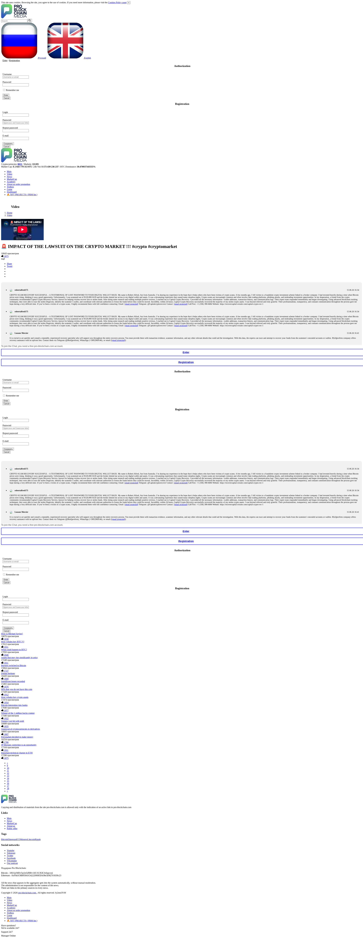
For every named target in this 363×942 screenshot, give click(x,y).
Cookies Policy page (117, 2)
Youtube (10, 850)
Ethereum (12, 839)
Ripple (38, 839)
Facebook (11, 858)
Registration (14, 60)
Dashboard (12, 192)
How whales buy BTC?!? (12, 641)
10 (8, 768)
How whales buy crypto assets (14, 697)
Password (7, 82)
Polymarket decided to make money (17, 737)
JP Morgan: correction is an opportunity (18, 745)
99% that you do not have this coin (16, 689)
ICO (18, 839)
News (9, 176)
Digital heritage (8, 673)
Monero (23, 839)
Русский (41, 58)
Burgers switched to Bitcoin (13, 665)
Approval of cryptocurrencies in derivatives (20, 729)
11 (8, 770)
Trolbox (10, 187)
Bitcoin (4, 839)
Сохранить (8, 144)
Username (7, 74)
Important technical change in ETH (17, 753)
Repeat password (10, 128)
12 (8, 773)
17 (8, 786)
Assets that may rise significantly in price (19, 657)
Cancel (6, 98)
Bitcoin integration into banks (14, 705)
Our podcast (12, 863)
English (87, 58)
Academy (11, 181)
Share (9, 263)
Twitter (10, 855)
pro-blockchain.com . (27, 893)
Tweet (9, 266)
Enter (5, 60)
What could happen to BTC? (14, 649)
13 (8, 776)
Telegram (11, 853)
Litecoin (31, 839)
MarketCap (12, 179)
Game (9, 189)
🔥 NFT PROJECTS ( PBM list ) (22, 194)
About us (18, 184)
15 (8, 781)
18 (8, 788)
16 (8, 783)
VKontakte (12, 860)
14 (8, 778)
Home (9, 213)
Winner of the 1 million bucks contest (17, 713)
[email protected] (131, 304)
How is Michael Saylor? (12, 633)
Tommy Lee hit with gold (12, 721)
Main (9, 171)
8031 (20, 164)
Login (5, 112)
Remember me (12, 90)
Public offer (12, 828)
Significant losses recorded (13, 681)
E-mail (6, 135)
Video (9, 174)
